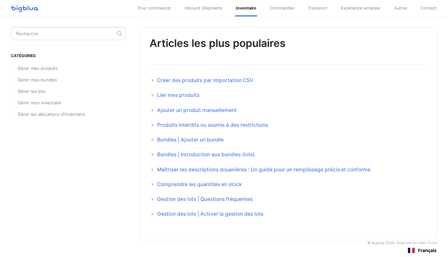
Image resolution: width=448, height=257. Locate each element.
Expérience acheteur (361, 8)
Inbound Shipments (203, 8)
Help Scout (428, 243)
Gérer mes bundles (37, 79)
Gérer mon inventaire (39, 102)
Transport (317, 8)
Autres (400, 8)
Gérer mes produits (38, 68)
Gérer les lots (32, 91)
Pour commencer (154, 8)
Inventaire (246, 8)
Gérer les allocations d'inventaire (51, 114)
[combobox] (422, 250)
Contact (429, 8)
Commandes (282, 8)
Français (427, 250)
